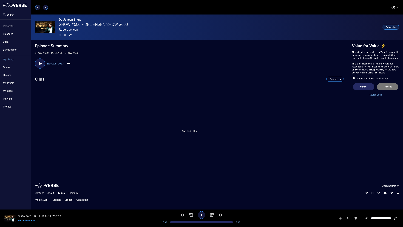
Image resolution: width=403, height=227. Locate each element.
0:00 (165, 222)
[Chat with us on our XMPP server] (378, 193)
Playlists (7, 98)
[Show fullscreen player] (395, 218)
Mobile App (41, 199)
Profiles (7, 106)
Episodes (8, 33)
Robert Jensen (68, 29)
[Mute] (367, 218)
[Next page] (45, 7)
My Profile (8, 82)
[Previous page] (37, 7)
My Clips (8, 90)
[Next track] (220, 215)
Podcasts (8, 26)
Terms (61, 193)
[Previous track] (182, 215)
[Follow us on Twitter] (391, 193)
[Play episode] (40, 63)
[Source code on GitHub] (398, 193)
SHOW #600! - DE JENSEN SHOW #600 (93, 24)
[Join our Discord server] (385, 193)
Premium (73, 193)
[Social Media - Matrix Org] (373, 193)
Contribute (82, 199)
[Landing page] (15, 5)
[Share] (70, 35)
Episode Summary (51, 46)
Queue (6, 67)
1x (348, 218)
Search (10, 14)
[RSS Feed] (60, 35)
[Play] (201, 215)
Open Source (389, 185)
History (7, 75)
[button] (395, 7)
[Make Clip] (356, 218)
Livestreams (10, 49)
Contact (39, 193)
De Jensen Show (70, 19)
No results (189, 131)
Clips (6, 41)
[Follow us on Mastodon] (367, 193)
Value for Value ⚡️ (369, 46)
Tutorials (56, 199)
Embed (69, 199)
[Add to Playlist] (340, 218)
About (50, 193)
